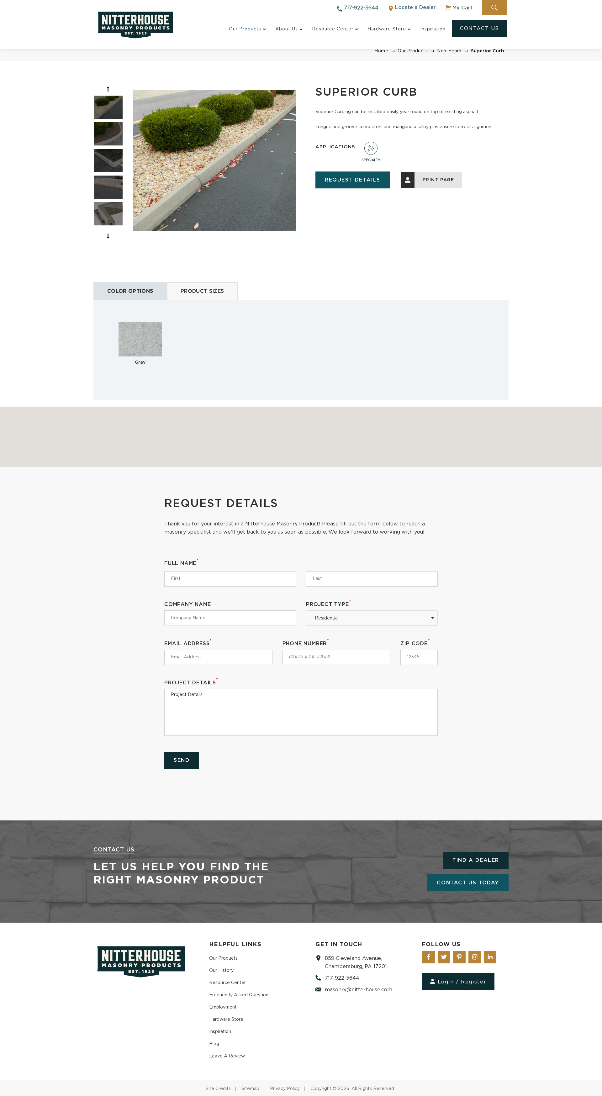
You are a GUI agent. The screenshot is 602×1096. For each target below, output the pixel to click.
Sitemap (250, 1089)
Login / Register (462, 981)
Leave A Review (227, 1056)
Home (381, 51)
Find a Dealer (475, 860)
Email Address (188, 643)
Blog (214, 1044)
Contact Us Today (468, 882)
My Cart (462, 7)
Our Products (413, 51)
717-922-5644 (360, 7)
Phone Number (306, 643)
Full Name (181, 563)
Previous (108, 89)
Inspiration (220, 1032)
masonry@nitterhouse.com (358, 989)
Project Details (191, 682)
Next (108, 236)
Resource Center (227, 983)
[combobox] (372, 618)
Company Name (187, 604)
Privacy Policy (285, 1089)
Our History (221, 970)
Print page (438, 180)
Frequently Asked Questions (240, 995)
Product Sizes (202, 291)
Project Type (328, 604)
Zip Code (415, 643)
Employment (223, 1007)
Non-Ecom (449, 51)
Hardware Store (226, 1019)
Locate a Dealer (414, 7)
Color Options (130, 291)
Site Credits (218, 1089)
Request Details (352, 179)
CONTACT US (479, 28)
